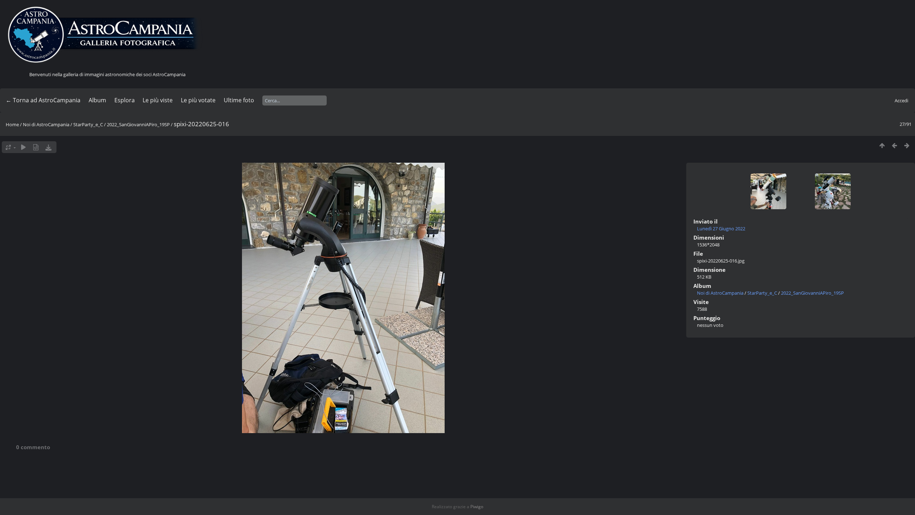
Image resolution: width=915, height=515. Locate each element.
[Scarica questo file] (48, 147)
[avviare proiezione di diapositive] (23, 147)
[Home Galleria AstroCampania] (107, 35)
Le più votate (198, 100)
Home (12, 124)
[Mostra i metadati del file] (36, 147)
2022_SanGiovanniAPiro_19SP (138, 124)
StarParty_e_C (88, 124)
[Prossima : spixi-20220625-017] (907, 145)
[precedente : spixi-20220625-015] (894, 145)
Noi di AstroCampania (46, 124)
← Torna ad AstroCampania (43, 100)
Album (97, 100)
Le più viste (158, 100)
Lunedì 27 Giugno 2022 (721, 228)
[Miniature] (882, 145)
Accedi (901, 100)
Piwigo (476, 507)
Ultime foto (239, 100)
